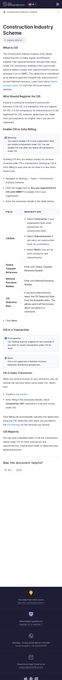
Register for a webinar (30, 624)
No (20, 470)
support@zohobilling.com (31, 667)
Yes (9, 470)
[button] (31, 4)
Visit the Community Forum (30, 602)
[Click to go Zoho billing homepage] (9, 4)
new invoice (21, 394)
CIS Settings (13, 424)
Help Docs (20, 5)
